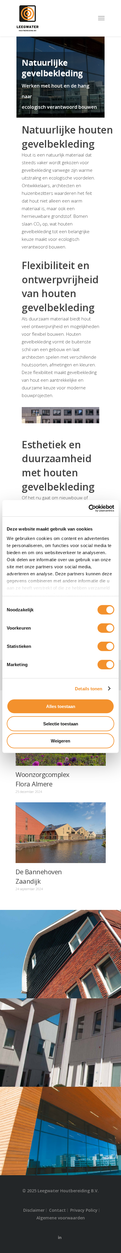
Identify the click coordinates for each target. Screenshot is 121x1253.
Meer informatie (62, 828)
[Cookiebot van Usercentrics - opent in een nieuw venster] (88, 508)
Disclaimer (34, 1210)
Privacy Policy (84, 1210)
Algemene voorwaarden (60, 1218)
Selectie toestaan (60, 723)
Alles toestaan (60, 706)
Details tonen (88, 688)
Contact (57, 1210)
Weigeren (60, 740)
